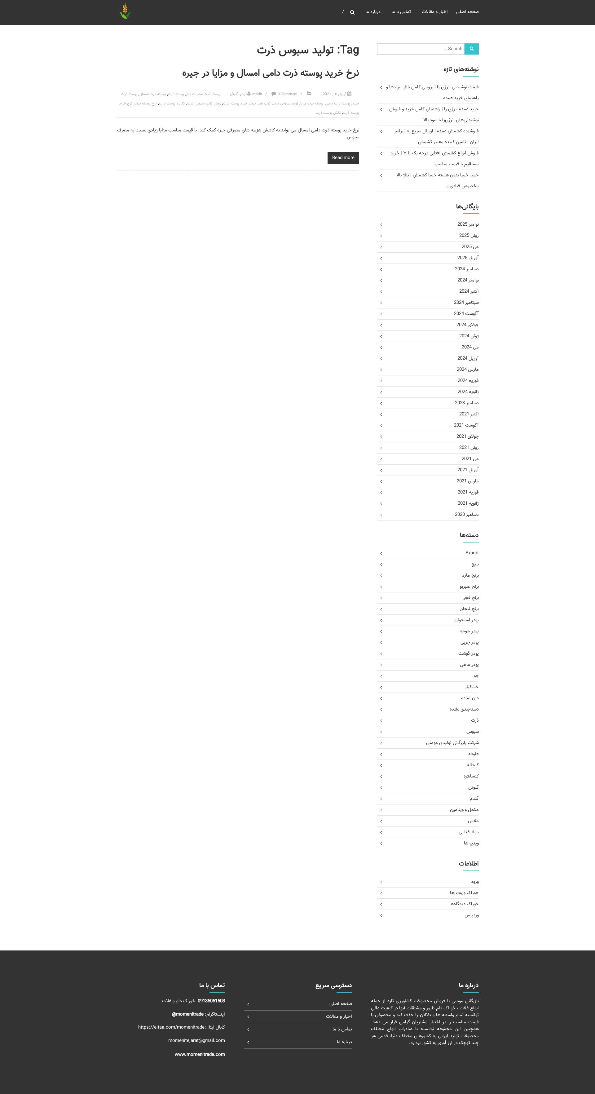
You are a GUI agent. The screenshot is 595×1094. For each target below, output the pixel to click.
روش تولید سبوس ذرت (204, 103)
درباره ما (373, 12)
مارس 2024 (468, 369)
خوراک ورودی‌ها (464, 893)
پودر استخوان (466, 620)
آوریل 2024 (468, 358)
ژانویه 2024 (468, 392)
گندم (474, 798)
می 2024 (470, 347)
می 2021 (470, 459)
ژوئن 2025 (469, 235)
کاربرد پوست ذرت (172, 103)
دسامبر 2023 (467, 403)
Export (472, 553)
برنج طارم (470, 575)
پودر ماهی (469, 664)
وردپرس (472, 915)
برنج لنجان (469, 609)
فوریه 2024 (468, 380)
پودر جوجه (469, 631)
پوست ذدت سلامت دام (203, 94)
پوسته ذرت (176, 94)
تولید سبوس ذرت (285, 103)
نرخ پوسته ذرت (145, 103)
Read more (343, 158)
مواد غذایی (469, 832)
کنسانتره (471, 776)
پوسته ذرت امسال (152, 94)
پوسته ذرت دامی (338, 103)
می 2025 (470, 246)
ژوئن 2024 (469, 336)
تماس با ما (401, 12)
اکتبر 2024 (469, 291)
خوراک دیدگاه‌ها (464, 904)
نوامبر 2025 (468, 224)
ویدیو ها (471, 843)
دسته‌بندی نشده (464, 709)
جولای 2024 (467, 325)
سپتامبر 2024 (466, 302)
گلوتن (234, 94)
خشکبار (472, 687)
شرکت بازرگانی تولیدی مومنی (452, 742)
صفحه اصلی (467, 12)
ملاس (473, 821)
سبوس (472, 731)
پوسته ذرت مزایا (312, 103)
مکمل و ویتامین (464, 809)
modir (257, 94)
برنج (475, 564)
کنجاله (473, 765)
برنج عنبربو (469, 586)
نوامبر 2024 (468, 280)
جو (476, 676)
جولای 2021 (467, 436)
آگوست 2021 (466, 425)
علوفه (473, 754)
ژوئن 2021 (469, 447)
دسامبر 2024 (467, 269)
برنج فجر (471, 597)
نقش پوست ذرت (328, 113)
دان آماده (470, 698)
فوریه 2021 (468, 492)
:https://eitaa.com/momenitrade (172, 1027)
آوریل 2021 (468, 470)
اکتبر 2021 (469, 414)
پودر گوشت (468, 653)
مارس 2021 (468, 481)
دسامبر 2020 (467, 514)
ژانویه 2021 (468, 503)
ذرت (244, 94)
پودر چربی (470, 642)
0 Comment (288, 94)
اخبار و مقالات (435, 12)
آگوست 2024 (466, 313)
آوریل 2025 (468, 258)
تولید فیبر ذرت (260, 103)
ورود (475, 881)
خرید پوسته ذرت (235, 103)
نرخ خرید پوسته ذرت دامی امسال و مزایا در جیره (270, 73)
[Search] (472, 49)
